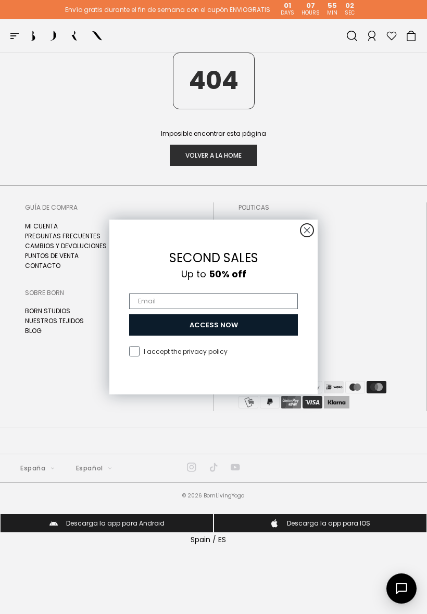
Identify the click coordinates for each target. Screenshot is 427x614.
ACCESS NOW (214, 325)
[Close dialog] (306, 230)
